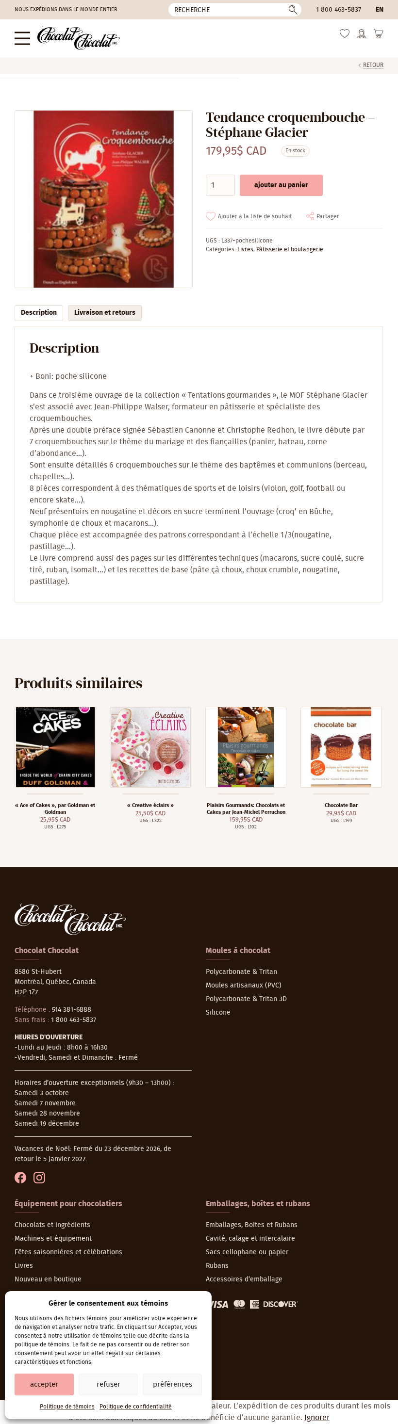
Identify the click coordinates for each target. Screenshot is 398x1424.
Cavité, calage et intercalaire (250, 1238)
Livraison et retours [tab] (104, 312)
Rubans (217, 1265)
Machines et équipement (53, 1238)
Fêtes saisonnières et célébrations (68, 1252)
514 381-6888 (71, 1009)
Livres (245, 249)
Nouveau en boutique (48, 1279)
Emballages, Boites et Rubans (252, 1225)
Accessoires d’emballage (244, 1279)
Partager (327, 216)
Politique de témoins (67, 1406)
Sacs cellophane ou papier (247, 1252)
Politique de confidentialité (136, 1406)
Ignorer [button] (317, 1418)
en (379, 9)
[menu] (22, 38)
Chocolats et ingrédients (52, 1225)
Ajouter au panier (281, 185)
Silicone (218, 1012)
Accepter (44, 1384)
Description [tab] (39, 312)
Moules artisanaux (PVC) (244, 985)
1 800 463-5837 (338, 9)
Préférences (172, 1384)
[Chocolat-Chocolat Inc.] (78, 38)
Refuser (108, 1384)
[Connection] (361, 37)
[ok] (293, 9)
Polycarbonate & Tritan (241, 972)
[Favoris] (344, 36)
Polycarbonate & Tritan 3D (246, 999)
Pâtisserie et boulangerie (289, 249)
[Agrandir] (103, 199)
